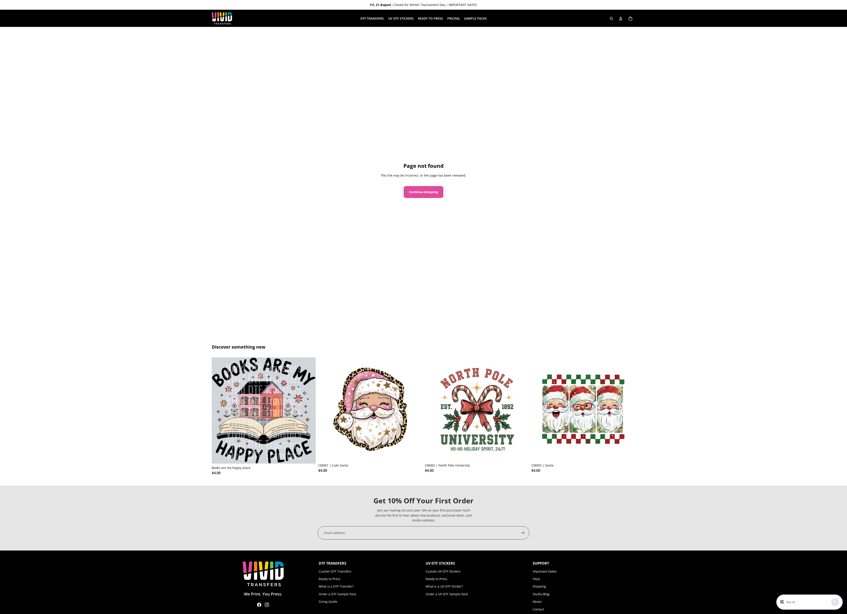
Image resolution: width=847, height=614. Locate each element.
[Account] (621, 18)
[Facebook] (259, 604)
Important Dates (545, 571)
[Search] (611, 18)
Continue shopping (423, 192)
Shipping (539, 586)
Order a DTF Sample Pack (337, 594)
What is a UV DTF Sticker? (444, 586)
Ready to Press (329, 579)
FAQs (536, 579)
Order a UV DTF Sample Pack (447, 594)
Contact (538, 609)
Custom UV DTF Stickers (443, 571)
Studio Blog (541, 594)
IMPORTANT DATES (463, 5)
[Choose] (309, 457)
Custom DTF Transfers (335, 571)
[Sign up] (522, 532)
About (537, 601)
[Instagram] (267, 604)
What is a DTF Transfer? (336, 586)
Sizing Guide (328, 601)
